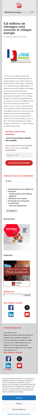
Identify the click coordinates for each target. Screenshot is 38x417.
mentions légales (14, 148)
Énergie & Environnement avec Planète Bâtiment (20, 194)
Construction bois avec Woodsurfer (17, 204)
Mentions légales (25, 414)
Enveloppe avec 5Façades (18, 201)
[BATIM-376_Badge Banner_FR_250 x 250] (17, 250)
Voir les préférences (19, 409)
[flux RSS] (11, 307)
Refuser (19, 403)
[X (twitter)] (27, 307)
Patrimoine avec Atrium (17, 198)
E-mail (9, 181)
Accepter (19, 398)
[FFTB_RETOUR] (17, 286)
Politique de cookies (13, 414)
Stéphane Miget (11, 37)
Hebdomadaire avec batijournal (20, 189)
